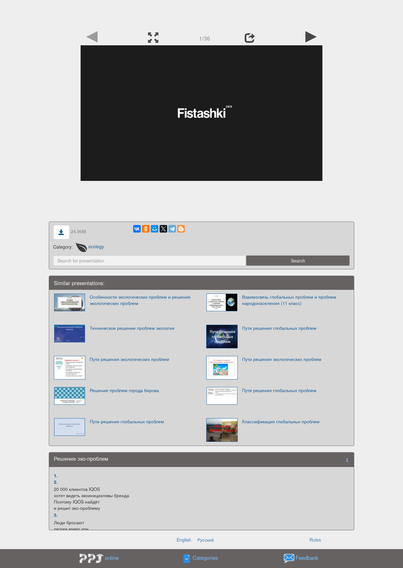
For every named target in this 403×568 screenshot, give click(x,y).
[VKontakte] (137, 229)
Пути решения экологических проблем (129, 359)
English (184, 540)
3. (56, 515)
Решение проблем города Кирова (124, 390)
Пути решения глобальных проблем (279, 328)
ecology (96, 246)
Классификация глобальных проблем (281, 421)
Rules (315, 540)
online (112, 557)
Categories (205, 557)
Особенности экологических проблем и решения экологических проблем (140, 300)
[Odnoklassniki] (146, 229)
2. (56, 482)
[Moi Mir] (154, 229)
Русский (205, 540)
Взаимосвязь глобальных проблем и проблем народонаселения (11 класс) (289, 300)
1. (56, 475)
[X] (163, 229)
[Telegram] (172, 229)
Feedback (307, 557)
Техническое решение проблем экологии (132, 328)
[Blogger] (181, 229)
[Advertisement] (201, 14)
